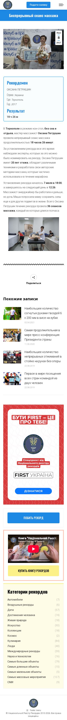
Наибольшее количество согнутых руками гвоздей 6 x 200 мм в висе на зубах (43, 313)
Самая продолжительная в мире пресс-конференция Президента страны (42, 334)
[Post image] (12, 313)
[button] (4, 235)
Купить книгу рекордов (33, 571)
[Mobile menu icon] (61, 4)
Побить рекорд (33, 518)
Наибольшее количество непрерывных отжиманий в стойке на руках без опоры (43, 356)
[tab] (28, 254)
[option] (33, 234)
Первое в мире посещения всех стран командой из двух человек (42, 378)
